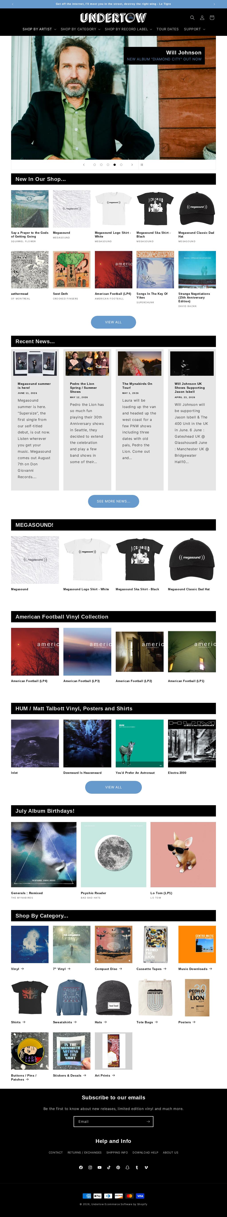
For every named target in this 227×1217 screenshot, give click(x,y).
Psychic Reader (93, 893)
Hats (98, 1022)
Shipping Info (117, 1152)
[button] (39, 29)
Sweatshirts (62, 1022)
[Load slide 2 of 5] (101, 164)
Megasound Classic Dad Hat (196, 234)
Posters (184, 1022)
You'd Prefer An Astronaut (135, 772)
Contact (56, 1152)
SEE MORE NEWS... (113, 501)
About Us (170, 1152)
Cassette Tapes (149, 969)
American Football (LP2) (134, 681)
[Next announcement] (214, 4)
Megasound (61, 232)
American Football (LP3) (81, 681)
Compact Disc (106, 969)
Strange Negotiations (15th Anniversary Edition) (194, 297)
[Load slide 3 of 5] (108, 164)
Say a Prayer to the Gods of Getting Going (29, 234)
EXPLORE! (193, 59)
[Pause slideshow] (143, 165)
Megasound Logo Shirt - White (113, 234)
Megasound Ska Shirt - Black (154, 234)
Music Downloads (192, 969)
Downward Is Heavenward (82, 772)
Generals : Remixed (27, 893)
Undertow (97, 1204)
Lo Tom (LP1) (161, 893)
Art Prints (102, 1075)
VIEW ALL (113, 322)
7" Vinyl (59, 969)
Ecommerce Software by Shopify (126, 1204)
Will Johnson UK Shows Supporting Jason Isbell (190, 387)
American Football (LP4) (113, 293)
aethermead (19, 293)
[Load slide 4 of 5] (114, 164)
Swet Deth (60, 293)
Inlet (14, 772)
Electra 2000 (177, 772)
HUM (136, 53)
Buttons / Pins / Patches (24, 1077)
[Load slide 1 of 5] (94, 164)
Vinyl (15, 969)
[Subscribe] (148, 1121)
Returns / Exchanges (85, 1152)
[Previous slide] (84, 165)
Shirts (16, 1022)
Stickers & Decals (67, 1075)
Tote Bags (145, 1022)
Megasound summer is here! (34, 385)
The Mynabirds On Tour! (137, 385)
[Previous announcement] (13, 4)
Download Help (146, 1152)
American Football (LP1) (186, 681)
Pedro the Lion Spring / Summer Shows (83, 387)
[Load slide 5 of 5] (121, 164)
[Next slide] (132, 165)
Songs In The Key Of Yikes (152, 295)
